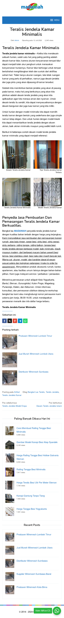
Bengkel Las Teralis (36, 392)
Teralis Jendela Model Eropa (14, 404)
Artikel (17, 392)
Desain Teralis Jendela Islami (49, 404)
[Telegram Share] (20, 321)
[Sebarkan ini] (4, 321)
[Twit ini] (9, 321)
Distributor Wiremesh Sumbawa (33, 371)
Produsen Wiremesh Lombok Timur (35, 335)
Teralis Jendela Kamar (11, 395)
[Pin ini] (15, 321)
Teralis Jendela (52, 392)
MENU (57, 20)
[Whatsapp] (25, 321)
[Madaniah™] (32, 6)
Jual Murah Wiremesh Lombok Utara (36, 353)
